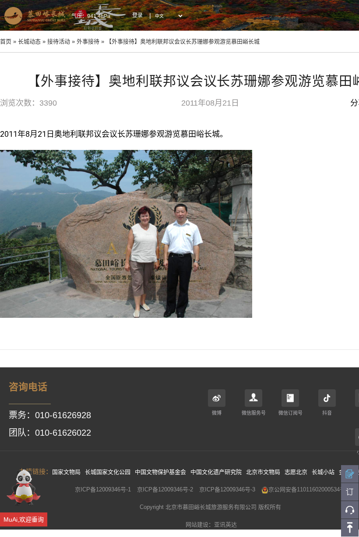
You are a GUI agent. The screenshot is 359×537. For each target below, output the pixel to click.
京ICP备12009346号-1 (103, 489)
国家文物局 (66, 472)
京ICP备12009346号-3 (227, 489)
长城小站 (323, 472)
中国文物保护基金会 (160, 472)
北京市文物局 (263, 472)
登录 (137, 15)
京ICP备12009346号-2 (165, 489)
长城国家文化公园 (107, 472)
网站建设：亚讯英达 (211, 524)
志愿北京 (296, 472)
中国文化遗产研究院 (216, 472)
